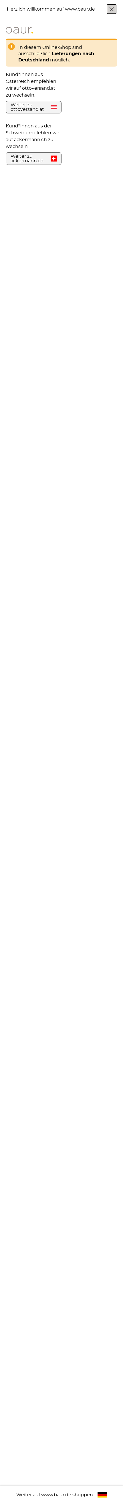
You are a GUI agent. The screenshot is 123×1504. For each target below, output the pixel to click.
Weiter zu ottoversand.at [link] (27, 107)
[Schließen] (111, 9)
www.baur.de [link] (56, 1495)
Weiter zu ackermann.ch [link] (27, 158)
